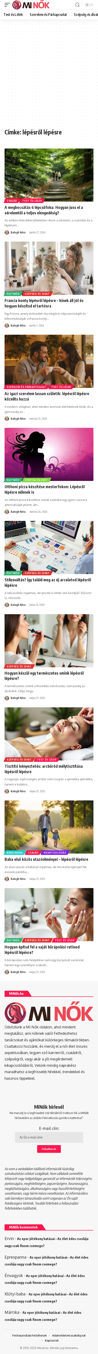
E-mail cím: (49, 1128)
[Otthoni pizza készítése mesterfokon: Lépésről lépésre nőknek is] (49, 454)
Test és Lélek (32, 200)
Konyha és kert (36, 480)
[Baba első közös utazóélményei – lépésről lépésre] (49, 827)
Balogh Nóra (18, 232)
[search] (77, 4)
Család (12, 200)
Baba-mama (15, 852)
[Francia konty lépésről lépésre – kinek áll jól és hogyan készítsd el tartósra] (49, 268)
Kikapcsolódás (55, 852)
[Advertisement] (49, 76)
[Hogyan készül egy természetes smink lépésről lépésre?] (49, 640)
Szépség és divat (37, 293)
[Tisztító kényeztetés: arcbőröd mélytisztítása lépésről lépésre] (49, 733)
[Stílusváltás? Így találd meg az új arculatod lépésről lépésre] (49, 547)
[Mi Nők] (31, 5)
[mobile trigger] (8, 5)
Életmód (13, 293)
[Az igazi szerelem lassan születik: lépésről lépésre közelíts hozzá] (49, 361)
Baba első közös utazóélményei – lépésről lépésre (46, 859)
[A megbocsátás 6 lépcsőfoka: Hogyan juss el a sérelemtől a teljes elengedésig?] (49, 175)
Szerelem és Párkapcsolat (26, 387)
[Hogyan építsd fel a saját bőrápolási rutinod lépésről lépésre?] (49, 914)
